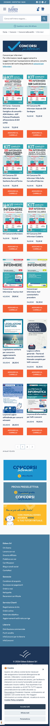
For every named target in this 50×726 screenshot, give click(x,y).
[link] (17, 447)
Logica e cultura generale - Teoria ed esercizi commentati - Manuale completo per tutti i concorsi (36, 356)
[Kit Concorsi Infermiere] (13, 217)
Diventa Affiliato (9, 555)
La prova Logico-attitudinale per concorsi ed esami (13, 417)
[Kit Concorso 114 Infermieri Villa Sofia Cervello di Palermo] (37, 159)
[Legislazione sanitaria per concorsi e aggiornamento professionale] (13, 333)
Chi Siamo (7, 548)
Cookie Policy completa (14, 700)
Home (5, 32)
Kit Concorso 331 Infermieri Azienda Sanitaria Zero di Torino (12, 178)
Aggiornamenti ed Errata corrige (16, 618)
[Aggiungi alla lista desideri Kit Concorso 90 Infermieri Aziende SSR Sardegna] (44, 78)
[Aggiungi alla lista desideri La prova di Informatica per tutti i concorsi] (44, 387)
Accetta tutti (25, 707)
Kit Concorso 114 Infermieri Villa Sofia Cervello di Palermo (35, 178)
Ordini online (8, 611)
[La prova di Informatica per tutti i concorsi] (37, 398)
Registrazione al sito (11, 607)
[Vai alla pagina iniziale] (21, 9)
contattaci (16, 2)
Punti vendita (8, 633)
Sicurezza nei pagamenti (13, 585)
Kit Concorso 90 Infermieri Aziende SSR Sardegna (36, 109)
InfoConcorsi (8, 640)
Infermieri (40, 32)
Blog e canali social (10, 566)
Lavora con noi (9, 551)
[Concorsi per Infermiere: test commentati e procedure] (37, 273)
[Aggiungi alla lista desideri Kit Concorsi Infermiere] (20, 206)
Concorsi (13, 32)
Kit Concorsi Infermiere (13, 233)
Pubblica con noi (9, 559)
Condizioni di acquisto (12, 581)
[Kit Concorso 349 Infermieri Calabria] (37, 217)
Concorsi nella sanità (26, 32)
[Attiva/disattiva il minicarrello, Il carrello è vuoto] (42, 9)
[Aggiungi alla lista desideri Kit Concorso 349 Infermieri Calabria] (44, 206)
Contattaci (7, 570)
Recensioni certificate (12, 596)
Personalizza (25, 719)
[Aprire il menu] (5, 9)
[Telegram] (42, 2)
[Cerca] (44, 18)
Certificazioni (8, 563)
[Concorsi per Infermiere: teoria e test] (13, 273)
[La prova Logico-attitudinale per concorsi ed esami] (13, 398)
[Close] (43, 669)
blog (23, 2)
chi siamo (7, 2)
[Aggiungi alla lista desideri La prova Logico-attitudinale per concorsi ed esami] (20, 387)
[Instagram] (40, 2)
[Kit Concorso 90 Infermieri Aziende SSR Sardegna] (37, 89)
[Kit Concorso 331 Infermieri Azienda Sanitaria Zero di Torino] (13, 159)
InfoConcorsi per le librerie (14, 636)
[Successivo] (32, 447)
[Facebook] (37, 2)
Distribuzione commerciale (14, 629)
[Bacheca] (38, 9)
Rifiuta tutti (25, 713)
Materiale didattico (10, 614)
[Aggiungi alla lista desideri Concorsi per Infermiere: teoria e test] (20, 262)
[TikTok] (45, 2)
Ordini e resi (8, 588)
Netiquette (7, 592)
